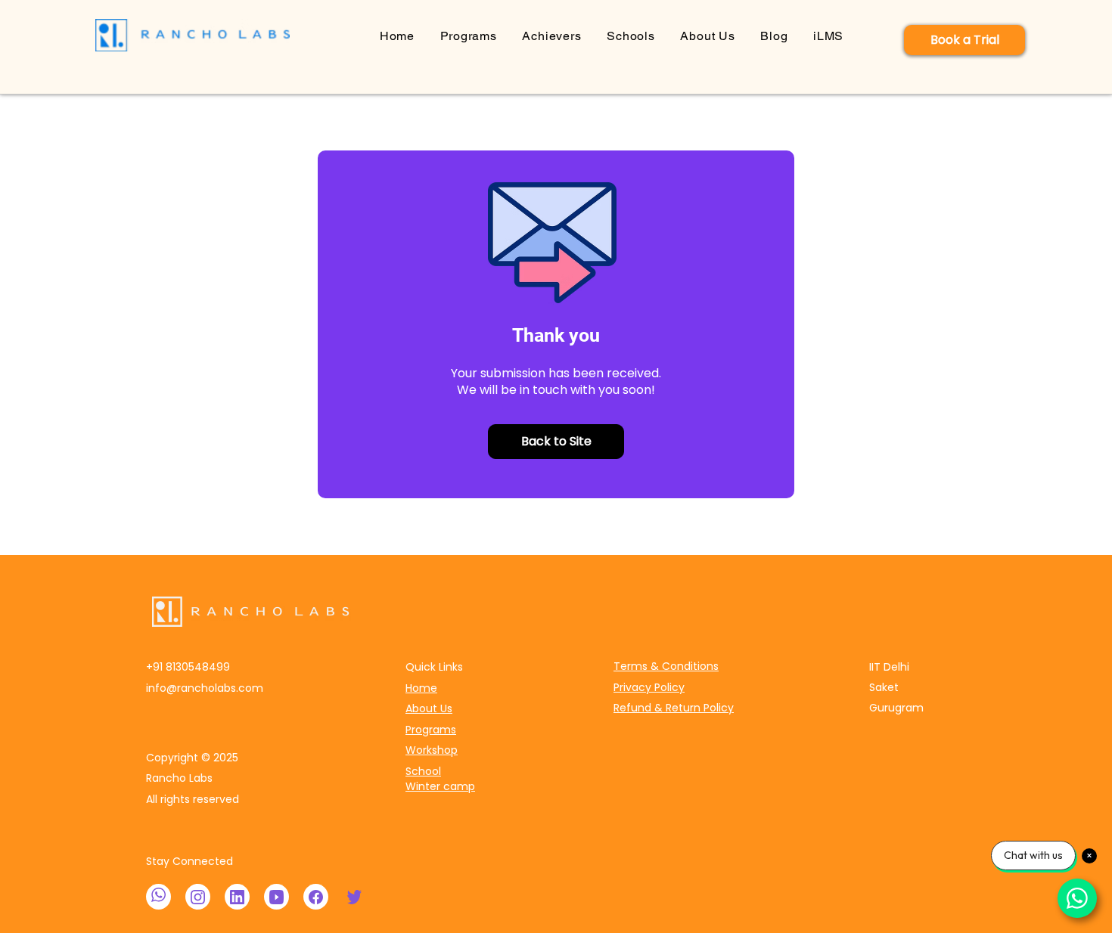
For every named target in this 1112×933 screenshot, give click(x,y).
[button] (468, 36)
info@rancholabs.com (204, 688)
